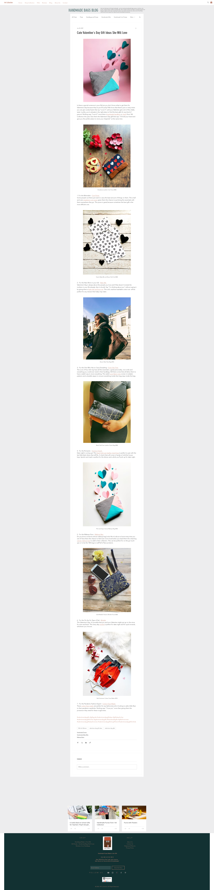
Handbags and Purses (92, 17)
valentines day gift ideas (96, 728)
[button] (29, 2)
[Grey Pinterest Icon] (125, 859)
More (131, 17)
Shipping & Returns (129, 832)
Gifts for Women (82, 728)
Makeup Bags (80, 737)
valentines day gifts (110, 728)
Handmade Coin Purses (120, 17)
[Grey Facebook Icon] (121, 859)
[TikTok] (117, 859)
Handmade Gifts (106, 17)
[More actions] (136, 28)
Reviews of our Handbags (83, 832)
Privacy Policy (130, 834)
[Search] (208, 2)
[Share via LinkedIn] (86, 742)
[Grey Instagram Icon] (113, 859)
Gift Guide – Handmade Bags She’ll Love (82, 830)
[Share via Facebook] (78, 742)
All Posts (74, 17)
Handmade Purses (82, 732)
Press (81, 17)
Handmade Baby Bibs (82, 735)
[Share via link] (90, 742)
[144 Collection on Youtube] (108, 859)
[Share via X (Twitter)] (82, 742)
